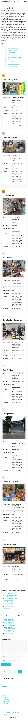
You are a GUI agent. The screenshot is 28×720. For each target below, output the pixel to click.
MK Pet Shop (11, 55)
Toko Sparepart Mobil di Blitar (11, 595)
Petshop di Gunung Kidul (9, 628)
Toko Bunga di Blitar (8, 593)
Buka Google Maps (16, 110)
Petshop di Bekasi (8, 630)
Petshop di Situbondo (9, 622)
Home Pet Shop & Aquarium (15, 57)
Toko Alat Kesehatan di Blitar (10, 598)
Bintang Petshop (12, 61)
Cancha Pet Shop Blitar (13, 64)
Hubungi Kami (6, 699)
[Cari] (20, 671)
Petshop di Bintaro (8, 633)
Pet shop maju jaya (12, 66)
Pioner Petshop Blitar (13, 48)
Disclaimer (5, 697)
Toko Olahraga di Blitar (9, 596)
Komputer (5, 683)
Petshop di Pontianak (9, 631)
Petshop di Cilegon (8, 619)
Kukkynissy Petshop (13, 50)
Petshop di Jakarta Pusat (9, 625)
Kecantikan (5, 681)
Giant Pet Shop (11, 59)
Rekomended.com (8, 1)
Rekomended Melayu (19, 714)
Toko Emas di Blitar (8, 601)
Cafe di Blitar (7, 608)
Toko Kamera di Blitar (9, 606)
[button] (19, 1)
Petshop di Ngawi (8, 627)
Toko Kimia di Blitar (8, 604)
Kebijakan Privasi (6, 701)
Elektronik (5, 686)
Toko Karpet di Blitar (8, 600)
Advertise (5, 695)
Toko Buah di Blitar (8, 603)
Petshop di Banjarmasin (9, 620)
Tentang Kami (5, 703)
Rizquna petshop (12, 52)
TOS (3, 705)
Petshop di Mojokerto (9, 623)
